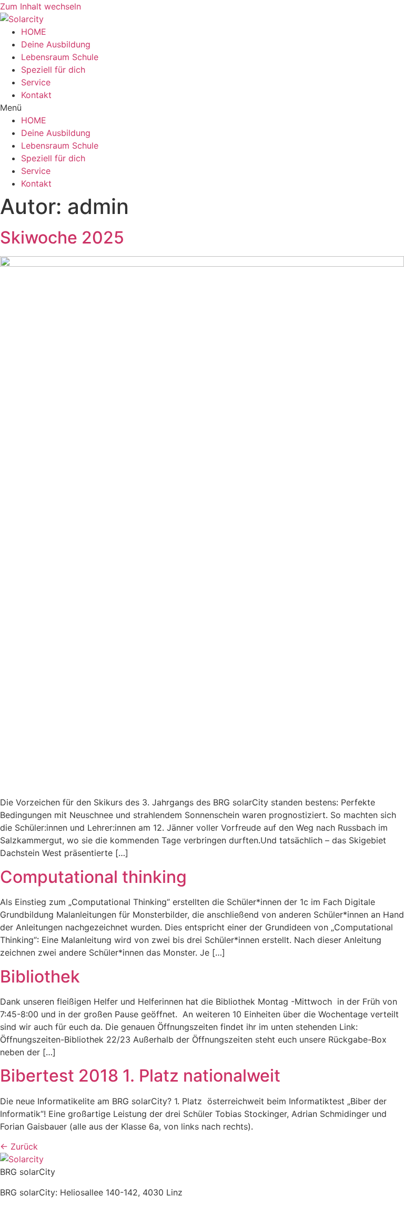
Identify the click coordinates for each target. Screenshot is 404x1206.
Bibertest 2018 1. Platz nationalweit (140, 1075)
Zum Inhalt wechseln (40, 6)
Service (35, 82)
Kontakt (36, 95)
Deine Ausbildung (55, 44)
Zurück (19, 1146)
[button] (202, 107)
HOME (33, 31)
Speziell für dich (53, 69)
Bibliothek (40, 976)
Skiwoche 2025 (62, 237)
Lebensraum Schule (59, 57)
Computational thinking (93, 877)
